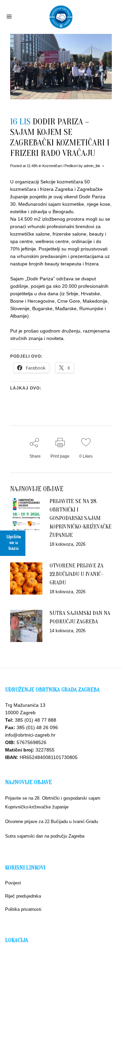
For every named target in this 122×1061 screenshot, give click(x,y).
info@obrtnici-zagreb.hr (30, 735)
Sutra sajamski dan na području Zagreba (44, 836)
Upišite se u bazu (13, 542)
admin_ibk (92, 166)
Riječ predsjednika (23, 896)
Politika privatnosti (23, 909)
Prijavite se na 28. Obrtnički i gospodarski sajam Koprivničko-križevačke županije (80, 518)
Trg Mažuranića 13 (25, 705)
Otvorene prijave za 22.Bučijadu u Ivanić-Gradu (76, 574)
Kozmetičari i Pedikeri (60, 166)
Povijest (13, 882)
